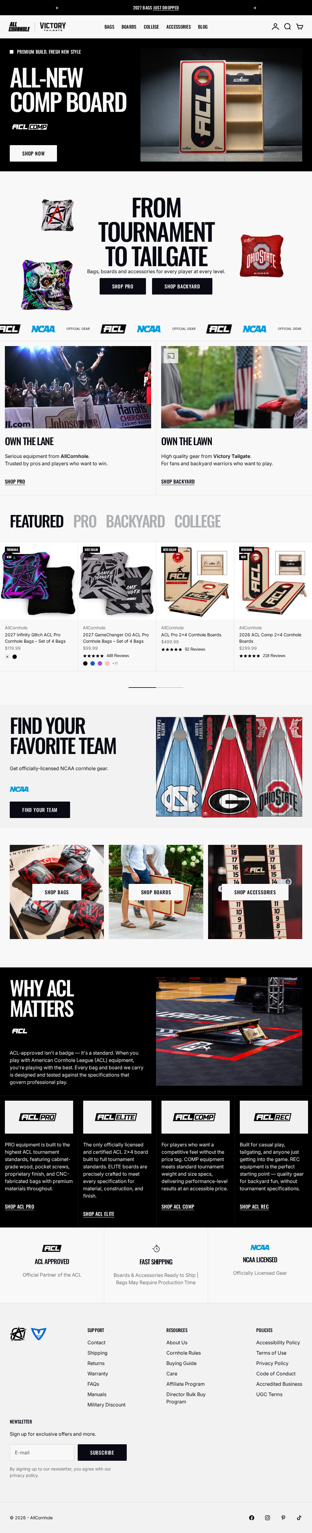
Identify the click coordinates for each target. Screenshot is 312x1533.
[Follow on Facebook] (252, 1518)
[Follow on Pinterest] (283, 1518)
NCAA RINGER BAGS (155, 7)
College (151, 26)
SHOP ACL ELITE (98, 1213)
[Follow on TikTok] (299, 1518)
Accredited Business (279, 1384)
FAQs (93, 1384)
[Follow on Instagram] (267, 1518)
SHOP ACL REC (254, 1206)
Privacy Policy (272, 1363)
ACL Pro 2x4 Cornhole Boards (191, 634)
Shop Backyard (178, 481)
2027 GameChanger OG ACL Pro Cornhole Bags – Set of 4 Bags (116, 638)
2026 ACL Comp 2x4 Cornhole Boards (270, 638)
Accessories (178, 26)
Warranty (97, 1373)
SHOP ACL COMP (177, 1206)
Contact (96, 1342)
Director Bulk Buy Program (186, 1398)
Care (171, 1373)
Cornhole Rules (183, 1353)
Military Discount (106, 1405)
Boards (129, 26)
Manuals (96, 1394)
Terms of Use (271, 1353)
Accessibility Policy (278, 1342)
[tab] (36, 520)
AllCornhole (16, 627)
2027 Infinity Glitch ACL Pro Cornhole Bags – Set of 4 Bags (35, 638)
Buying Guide (181, 1363)
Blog (202, 26)
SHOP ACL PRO (19, 1206)
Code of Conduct (276, 1373)
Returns (96, 1363)
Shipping (97, 1353)
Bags (109, 26)
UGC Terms (269, 1394)
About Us (176, 1342)
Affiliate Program (185, 1384)
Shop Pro (15, 481)
